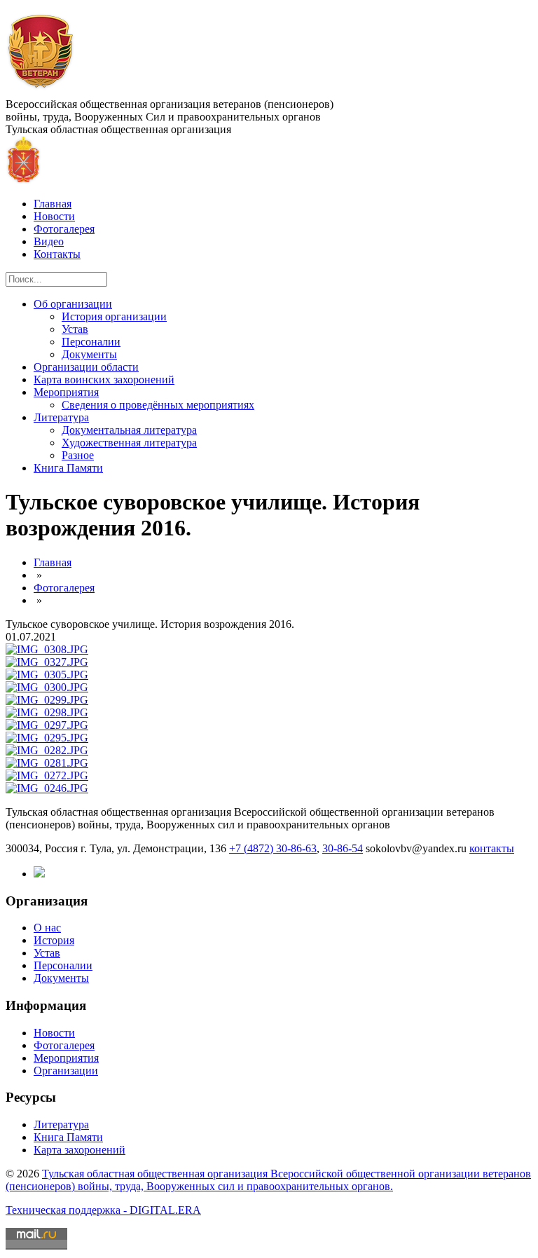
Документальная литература (129, 430)
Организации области (86, 367)
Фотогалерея (64, 229)
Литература (61, 417)
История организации (114, 316)
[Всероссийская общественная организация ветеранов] (41, 91)
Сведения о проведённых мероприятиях (158, 405)
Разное (78, 455)
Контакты (57, 254)
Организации (66, 1070)
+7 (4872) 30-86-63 (273, 848)
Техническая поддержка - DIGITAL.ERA (103, 1210)
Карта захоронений (79, 1150)
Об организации (73, 304)
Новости (54, 216)
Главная (52, 204)
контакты (491, 848)
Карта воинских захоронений (104, 379)
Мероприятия (66, 392)
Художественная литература (129, 443)
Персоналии (91, 342)
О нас (47, 928)
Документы (89, 354)
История (54, 940)
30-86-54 (342, 848)
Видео (49, 241)
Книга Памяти (68, 468)
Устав (75, 329)
